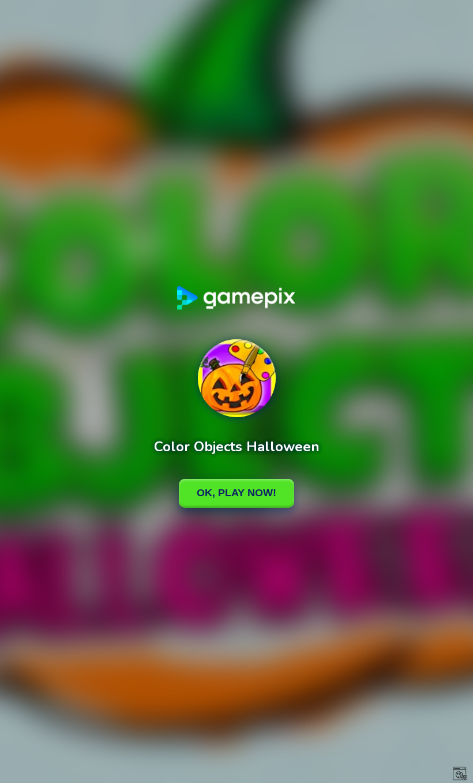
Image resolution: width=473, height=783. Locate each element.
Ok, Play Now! (236, 493)
